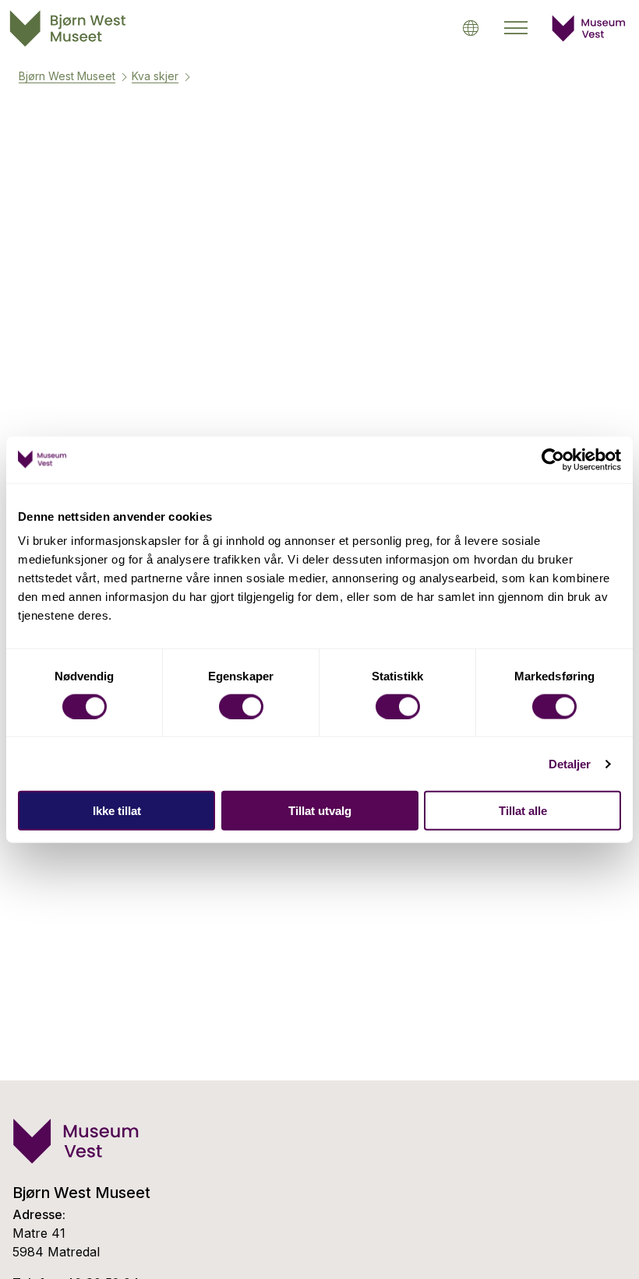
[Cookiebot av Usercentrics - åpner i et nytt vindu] (553, 459)
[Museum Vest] (589, 37)
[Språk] (470, 27)
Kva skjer (155, 76)
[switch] (241, 706)
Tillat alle (523, 810)
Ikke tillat (117, 810)
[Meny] (516, 28)
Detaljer (570, 763)
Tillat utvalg (319, 810)
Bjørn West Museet (67, 76)
